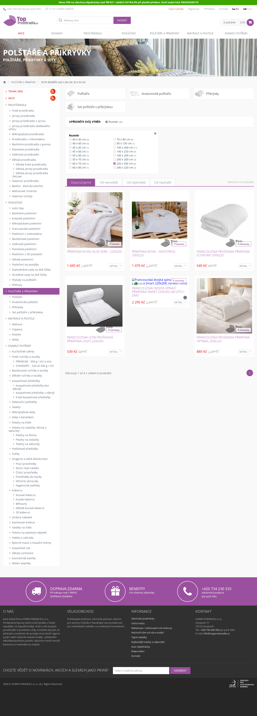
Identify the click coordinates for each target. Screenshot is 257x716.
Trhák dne (15, 91)
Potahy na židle (21, 422)
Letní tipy (17, 208)
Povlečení (129, 33)
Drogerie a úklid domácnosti (29, 459)
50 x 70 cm (80, 159)
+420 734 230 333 (16, 9)
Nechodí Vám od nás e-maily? (147, 632)
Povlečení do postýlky (25, 264)
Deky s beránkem (22, 417)
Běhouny (21, 503)
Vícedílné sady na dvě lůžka (29, 274)
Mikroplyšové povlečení (26, 223)
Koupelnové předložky (25, 381)
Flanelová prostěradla (25, 149)
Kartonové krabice (23, 522)
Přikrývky (17, 307)
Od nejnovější (109, 182)
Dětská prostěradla (23, 160)
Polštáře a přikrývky (164, 33)
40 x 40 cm (80, 139)
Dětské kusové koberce (29, 508)
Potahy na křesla (25, 435)
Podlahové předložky (24, 448)
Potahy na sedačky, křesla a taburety (27, 429)
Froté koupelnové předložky (32, 397)
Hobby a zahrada (22, 537)
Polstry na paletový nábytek (28, 532)
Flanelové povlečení (24, 249)
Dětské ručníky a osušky (26, 375)
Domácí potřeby (236, 33)
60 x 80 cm (80, 167)
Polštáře (16, 297)
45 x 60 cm (80, 151)
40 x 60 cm (80, 143)
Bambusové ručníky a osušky (29, 370)
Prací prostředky (25, 464)
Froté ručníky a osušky (25, 356)
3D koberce (22, 512)
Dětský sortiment (22, 553)
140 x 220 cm (126, 151)
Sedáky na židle (21, 527)
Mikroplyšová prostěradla (27, 134)
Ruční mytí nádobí (27, 468)
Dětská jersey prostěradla (31, 169)
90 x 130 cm (125, 143)
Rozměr (115, 121)
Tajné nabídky (176, 9)
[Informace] (120, 266)
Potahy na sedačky (27, 439)
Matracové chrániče (24, 191)
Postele (16, 334)
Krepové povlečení (23, 218)
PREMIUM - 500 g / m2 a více (33, 361)
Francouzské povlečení (25, 228)
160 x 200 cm (126, 155)
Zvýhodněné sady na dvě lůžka (31, 269)
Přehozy (16, 285)
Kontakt (223, 9)
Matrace (16, 324)
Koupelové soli (20, 548)
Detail (113, 266)
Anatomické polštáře (24, 302)
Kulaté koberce (25, 499)
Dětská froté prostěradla (30, 164)
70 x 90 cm (124, 139)
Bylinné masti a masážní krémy (31, 542)
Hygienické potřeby (27, 485)
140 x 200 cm (126, 147)
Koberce (16, 490)
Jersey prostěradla (23, 116)
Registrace (193, 9)
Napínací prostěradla (25, 181)
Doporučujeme (81, 182)
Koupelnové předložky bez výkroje (30, 387)
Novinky (57, 33)
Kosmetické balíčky (23, 558)
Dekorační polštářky (24, 402)
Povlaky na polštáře (23, 280)
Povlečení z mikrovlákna (26, 234)
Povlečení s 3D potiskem (26, 254)
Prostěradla (93, 33)
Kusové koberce (25, 495)
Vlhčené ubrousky (26, 481)
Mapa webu (137, 651)
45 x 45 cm (80, 147)
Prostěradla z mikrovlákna (28, 139)
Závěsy (16, 407)
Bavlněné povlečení (23, 213)
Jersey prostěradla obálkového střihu (29, 127)
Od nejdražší (162, 182)
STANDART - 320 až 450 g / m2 (34, 366)
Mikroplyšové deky (23, 412)
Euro (249, 9)
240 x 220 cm (126, 167)
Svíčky (15, 454)
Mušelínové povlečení (25, 239)
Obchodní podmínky (142, 618)
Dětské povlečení (22, 259)
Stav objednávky (140, 646)
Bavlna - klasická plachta (27, 186)
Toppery (16, 329)
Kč (237, 9)
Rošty (15, 339)
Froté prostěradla (22, 110)
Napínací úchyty (21, 196)
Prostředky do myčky (28, 477)
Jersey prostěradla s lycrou (28, 121)
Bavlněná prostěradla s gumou (31, 144)
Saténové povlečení (23, 244)
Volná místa (137, 623)
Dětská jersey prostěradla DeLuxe (30, 174)
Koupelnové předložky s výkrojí (35, 392)
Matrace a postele (200, 33)
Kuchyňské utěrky (22, 351)
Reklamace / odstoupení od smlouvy (151, 628)
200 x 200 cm (126, 159)
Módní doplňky (21, 563)
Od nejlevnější (136, 182)
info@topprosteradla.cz (216, 633)
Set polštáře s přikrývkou (27, 312)
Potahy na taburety (27, 444)
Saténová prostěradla (25, 154)
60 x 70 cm (80, 163)
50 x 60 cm (80, 155)
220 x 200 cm (126, 163)
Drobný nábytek (21, 517)
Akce (21, 33)
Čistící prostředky (26, 472)
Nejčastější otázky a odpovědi (147, 642)
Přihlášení (209, 9)
